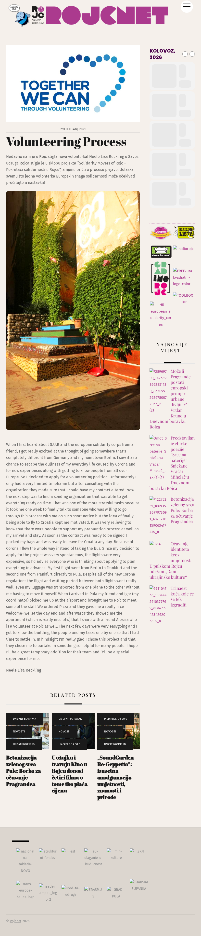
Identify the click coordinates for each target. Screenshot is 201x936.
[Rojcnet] (100, 20)
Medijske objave (115, 718)
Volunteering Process (66, 141)
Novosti (19, 731)
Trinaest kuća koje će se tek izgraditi (182, 596)
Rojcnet (15, 921)
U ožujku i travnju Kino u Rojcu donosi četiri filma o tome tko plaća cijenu (70, 774)
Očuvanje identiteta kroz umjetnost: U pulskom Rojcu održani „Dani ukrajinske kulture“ (170, 560)
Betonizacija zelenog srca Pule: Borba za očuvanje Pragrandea (23, 771)
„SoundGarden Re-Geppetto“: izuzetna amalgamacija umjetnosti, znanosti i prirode (115, 777)
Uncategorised (24, 744)
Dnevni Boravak (25, 718)
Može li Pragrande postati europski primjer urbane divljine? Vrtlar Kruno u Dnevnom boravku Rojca (170, 398)
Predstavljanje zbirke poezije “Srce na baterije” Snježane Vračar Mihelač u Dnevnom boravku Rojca (172, 463)
